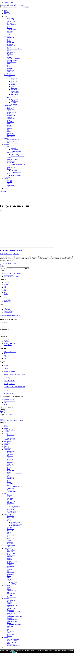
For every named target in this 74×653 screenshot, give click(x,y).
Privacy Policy (8, 345)
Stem (8, 577)
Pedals (9, 120)
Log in (5, 308)
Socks (12, 83)
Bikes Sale (7, 443)
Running (9, 521)
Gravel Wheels (11, 642)
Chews (9, 157)
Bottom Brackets (12, 112)
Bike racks (10, 68)
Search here (3, 7)
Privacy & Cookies (9, 399)
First (5, 287)
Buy (5, 286)
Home (4, 191)
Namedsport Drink (16, 172)
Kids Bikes (10, 503)
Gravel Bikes (11, 21)
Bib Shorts (14, 78)
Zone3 (9, 186)
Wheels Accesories (12, 143)
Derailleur (10, 128)
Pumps (9, 50)
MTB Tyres (10, 109)
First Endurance (11, 167)
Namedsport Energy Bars (18, 164)
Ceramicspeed (11, 118)
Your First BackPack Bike (11, 276)
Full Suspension (11, 24)
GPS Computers (12, 590)
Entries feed (7, 309)
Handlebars (10, 122)
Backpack (6, 282)
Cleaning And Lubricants (14, 49)
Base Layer (14, 81)
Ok (14, 652)
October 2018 (7, 301)
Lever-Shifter (11, 135)
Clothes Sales (14, 91)
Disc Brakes (10, 133)
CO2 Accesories (12, 60)
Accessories (7, 36)
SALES (6, 188)
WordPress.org (8, 312)
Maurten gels (14, 149)
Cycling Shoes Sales (9, 430)
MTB (8, 26)
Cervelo (9, 33)
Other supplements (12, 159)
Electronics (7, 177)
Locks (9, 73)
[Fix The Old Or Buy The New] (27, 247)
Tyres (8, 580)
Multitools (10, 54)
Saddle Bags (10, 63)
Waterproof (14, 88)
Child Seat (10, 71)
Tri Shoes (13, 102)
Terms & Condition (9, 343)
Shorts (12, 80)
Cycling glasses (11, 52)
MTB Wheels (11, 141)
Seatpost (9, 559)
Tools (8, 457)
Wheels (6, 138)
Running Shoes (15, 525)
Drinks (9, 169)
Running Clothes (15, 522)
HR (8, 592)
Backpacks (10, 65)
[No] (16, 652)
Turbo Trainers (11, 62)
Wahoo (9, 589)
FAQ (5, 358)
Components (7, 105)
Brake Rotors (11, 115)
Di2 (8, 130)
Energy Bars (10, 162)
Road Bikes (10, 18)
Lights (9, 39)
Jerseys (13, 84)
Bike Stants (10, 70)
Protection (10, 44)
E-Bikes (9, 23)
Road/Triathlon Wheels (13, 139)
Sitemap (6, 402)
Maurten (9, 180)
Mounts (9, 57)
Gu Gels (13, 148)
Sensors (9, 595)
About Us (6, 340)
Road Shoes (14, 99)
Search (27, 7)
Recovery (10, 152)
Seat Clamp (10, 551)
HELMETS (10, 37)
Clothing (9, 76)
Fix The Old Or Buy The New (11, 250)
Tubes (9, 110)
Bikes (5, 16)
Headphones (10, 477)
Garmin (9, 587)
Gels (8, 146)
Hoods (9, 131)
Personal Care (11, 45)
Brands (6, 178)
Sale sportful (14, 94)
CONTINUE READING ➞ (8, 263)
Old (5, 292)
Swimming (10, 461)
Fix (5, 289)
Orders (5, 353)
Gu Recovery (14, 154)
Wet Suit (13, 96)
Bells (8, 67)
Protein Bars (10, 174)
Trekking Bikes (11, 29)
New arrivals (7, 448)
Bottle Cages (11, 42)
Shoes (9, 97)
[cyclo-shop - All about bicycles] (11, 5)
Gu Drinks (14, 170)
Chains (9, 125)
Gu (8, 183)
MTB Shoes (14, 101)
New (5, 290)
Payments (6, 355)
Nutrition (6, 144)
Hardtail (9, 28)
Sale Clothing (15, 92)
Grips (8, 55)
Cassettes (9, 117)
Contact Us (7, 341)
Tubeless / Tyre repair (13, 58)
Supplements (11, 161)
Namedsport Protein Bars (18, 175)
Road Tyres (10, 107)
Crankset (9, 127)
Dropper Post (11, 136)
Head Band (14, 89)
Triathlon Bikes (11, 20)
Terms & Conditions (9, 401)
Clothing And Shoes (9, 75)
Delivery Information (10, 352)
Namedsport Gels (16, 151)
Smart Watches (11, 597)
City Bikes (10, 31)
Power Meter (11, 593)
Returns (6, 357)
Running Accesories (16, 524)
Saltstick (9, 182)
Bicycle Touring (8, 275)
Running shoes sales (9, 439)
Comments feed (8, 311)
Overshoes (14, 104)
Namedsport (10, 185)
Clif (12, 165)
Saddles (9, 123)
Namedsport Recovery (17, 156)
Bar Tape (9, 47)
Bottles (9, 41)
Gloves (13, 86)
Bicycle (6, 284)
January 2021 (7, 300)
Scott (8, 34)
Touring (6, 294)
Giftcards (6, 431)
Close (1, 265)
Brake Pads (10, 114)
